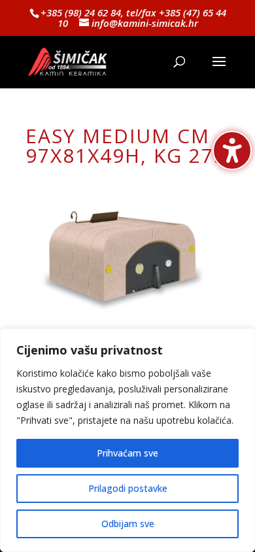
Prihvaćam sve (127, 453)
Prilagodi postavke (127, 488)
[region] (127, 440)
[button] (219, 70)
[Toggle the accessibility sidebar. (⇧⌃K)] (232, 150)
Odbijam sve (127, 523)
